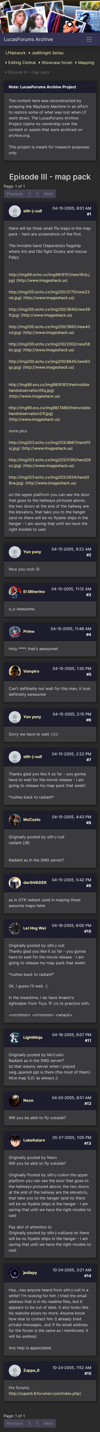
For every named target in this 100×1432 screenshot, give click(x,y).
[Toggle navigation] (89, 39)
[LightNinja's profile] (15, 1037)
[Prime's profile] (15, 631)
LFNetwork (16, 52)
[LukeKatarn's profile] (15, 1140)
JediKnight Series (46, 52)
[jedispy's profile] (15, 1272)
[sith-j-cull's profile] (15, 211)
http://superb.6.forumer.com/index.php (44, 1393)
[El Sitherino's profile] (15, 591)
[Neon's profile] (15, 1100)
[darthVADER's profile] (15, 882)
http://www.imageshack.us (42, 280)
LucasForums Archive (28, 39)
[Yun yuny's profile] (15, 552)
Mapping (85, 62)
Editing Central (21, 62)
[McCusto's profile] (15, 819)
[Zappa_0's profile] (15, 1370)
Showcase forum (56, 62)
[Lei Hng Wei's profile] (15, 928)
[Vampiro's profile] (15, 671)
